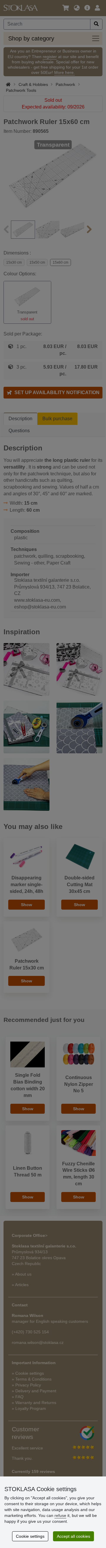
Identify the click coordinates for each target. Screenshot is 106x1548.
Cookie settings (30, 1536)
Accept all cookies (73, 1536)
